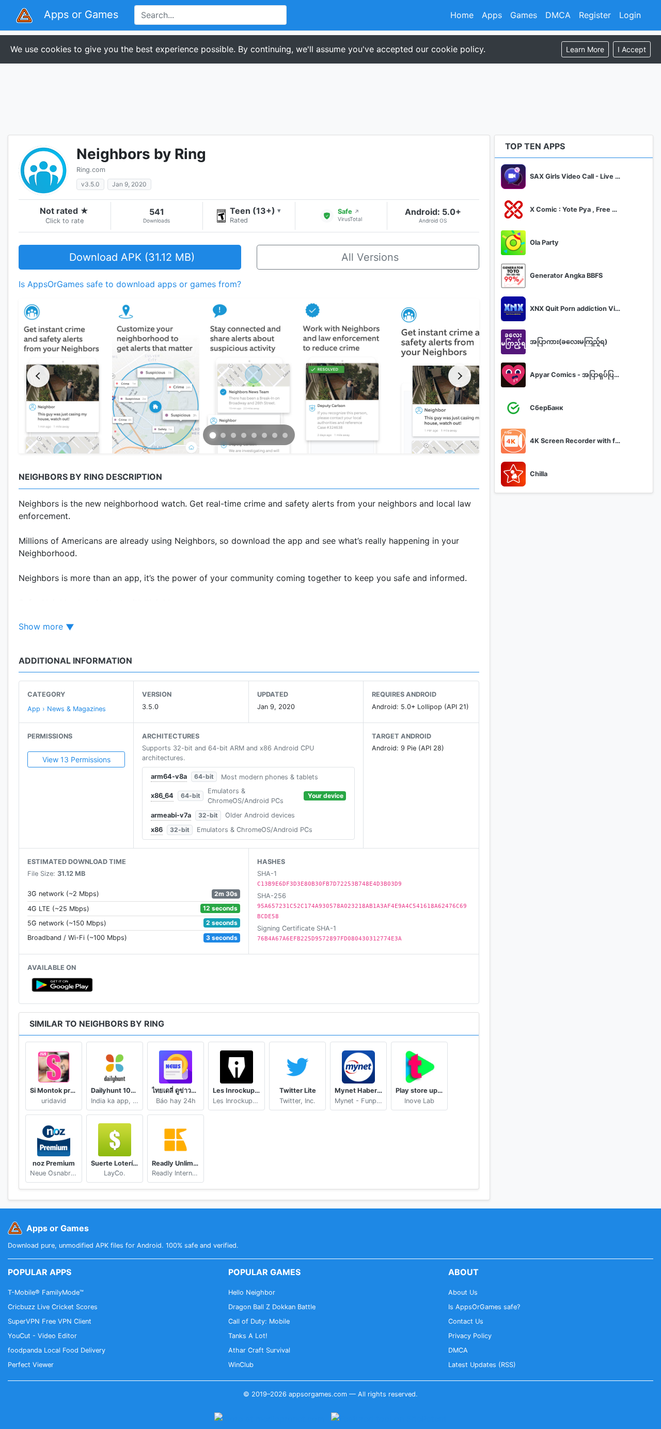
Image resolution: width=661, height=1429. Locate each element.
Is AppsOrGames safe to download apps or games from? (130, 284)
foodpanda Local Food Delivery (56, 1350)
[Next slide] (459, 376)
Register (595, 15)
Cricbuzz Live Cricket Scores (53, 1307)
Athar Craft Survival (259, 1350)
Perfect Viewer (31, 1365)
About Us (463, 1292)
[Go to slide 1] (213, 435)
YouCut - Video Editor (42, 1336)
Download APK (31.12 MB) (132, 257)
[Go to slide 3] (233, 435)
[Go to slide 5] (254, 435)
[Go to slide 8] (285, 435)
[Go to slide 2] (223, 435)
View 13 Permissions (76, 759)
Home (462, 15)
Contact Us (465, 1321)
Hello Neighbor (251, 1292)
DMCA (558, 15)
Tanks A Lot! (247, 1336)
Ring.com (90, 170)
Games (523, 15)
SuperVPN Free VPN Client (49, 1321)
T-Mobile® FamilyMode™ (46, 1292)
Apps (492, 15)
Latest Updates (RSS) (482, 1365)
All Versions (370, 257)
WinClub (241, 1365)
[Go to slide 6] (264, 435)
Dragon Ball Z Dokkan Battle (272, 1307)
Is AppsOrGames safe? (484, 1307)
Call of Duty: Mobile (259, 1321)
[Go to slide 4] (243, 435)
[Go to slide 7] (274, 435)
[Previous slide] (38, 376)
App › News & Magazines (66, 709)
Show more (41, 626)
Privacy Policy (470, 1336)
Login (630, 15)
